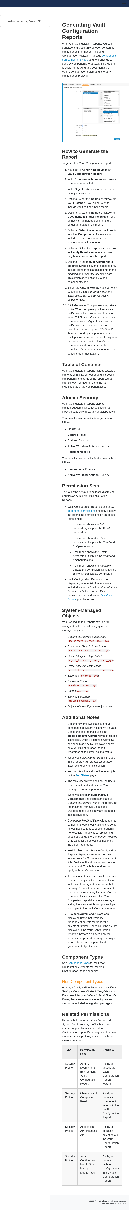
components (109, 55)
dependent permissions (81, 510)
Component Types (79, 963)
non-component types (75, 59)
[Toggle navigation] (124, 3)
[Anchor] (79, 156)
